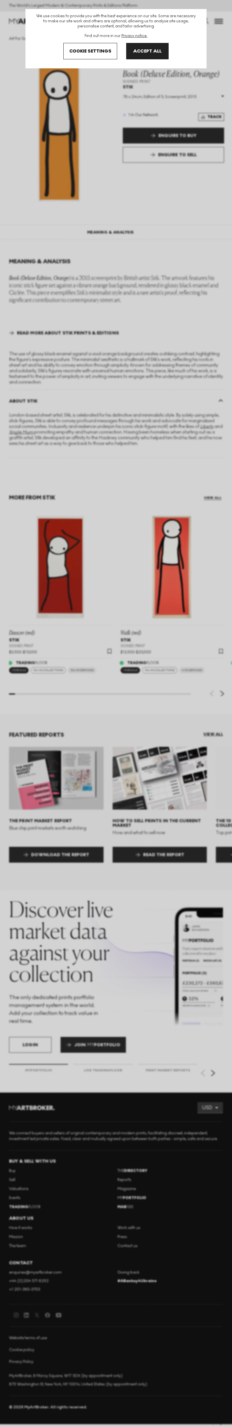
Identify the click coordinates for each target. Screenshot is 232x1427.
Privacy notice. (134, 35)
